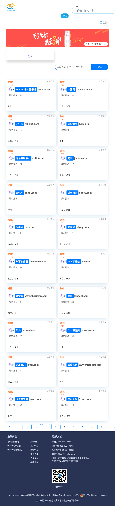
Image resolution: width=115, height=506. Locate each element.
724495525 (69, 450)
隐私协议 (34, 450)
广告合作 (34, 458)
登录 (104, 22)
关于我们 (34, 441)
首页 (88, 43)
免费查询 (98, 43)
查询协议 (34, 454)
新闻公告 (34, 462)
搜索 (65, 16)
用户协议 (34, 446)
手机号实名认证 (14, 446)
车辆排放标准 (13, 441)
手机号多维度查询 (15, 450)
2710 (103, 426)
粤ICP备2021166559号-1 (69, 495)
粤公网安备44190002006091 (95, 495)
